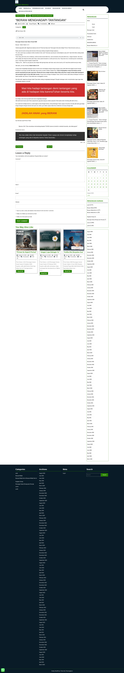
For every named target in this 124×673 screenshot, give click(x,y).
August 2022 (90, 373)
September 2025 (90, 264)
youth (88, 225)
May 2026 (89, 240)
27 (97, 187)
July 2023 (89, 340)
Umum (93, 24)
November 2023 (90, 329)
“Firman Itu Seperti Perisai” (26, 252)
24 (88, 187)
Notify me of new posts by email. (24, 216)
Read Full (21, 272)
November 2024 (90, 293)
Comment (18, 159)
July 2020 (89, 447)
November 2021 (90, 400)
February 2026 (90, 249)
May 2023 (89, 346)
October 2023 (90, 332)
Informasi (48, 8)
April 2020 (89, 456)
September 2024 (90, 299)
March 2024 (89, 317)
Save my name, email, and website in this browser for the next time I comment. (35, 210)
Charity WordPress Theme (57, 671)
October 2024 (90, 296)
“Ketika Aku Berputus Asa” (74, 252)
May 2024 (89, 311)
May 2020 (89, 453)
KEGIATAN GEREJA (66, 8)
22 (103, 184)
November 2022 (90, 364)
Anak (93, 30)
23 (106, 184)
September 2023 (90, 335)
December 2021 (90, 397)
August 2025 (90, 267)
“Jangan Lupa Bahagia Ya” (50, 252)
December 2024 (90, 290)
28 (100, 187)
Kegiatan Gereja (90, 216)
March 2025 (89, 281)
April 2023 (89, 349)
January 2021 (90, 429)
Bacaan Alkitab (90, 207)
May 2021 (89, 417)
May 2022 (89, 382)
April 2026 (89, 243)
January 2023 (90, 358)
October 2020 (90, 438)
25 (91, 187)
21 (100, 184)
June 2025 (89, 272)
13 (97, 181)
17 (88, 184)
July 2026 (89, 234)
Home (20, 8)
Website (17, 202)
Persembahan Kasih (37, 8)
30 (106, 187)
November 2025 (90, 258)
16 (106, 181)
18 (91, 184)
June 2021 (89, 414)
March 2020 (89, 459)
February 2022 (90, 391)
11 (91, 181)
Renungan (26, 8)
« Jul (88, 195)
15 (103, 181)
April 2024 (89, 314)
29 (103, 187)
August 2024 (90, 302)
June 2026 (89, 237)
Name (17, 184)
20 (97, 184)
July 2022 (89, 376)
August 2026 (90, 231)
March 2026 (89, 246)
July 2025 (89, 270)
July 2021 (89, 411)
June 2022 (89, 379)
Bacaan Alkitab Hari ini (25, 11)
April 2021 (89, 420)
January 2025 (90, 287)
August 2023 (90, 337)
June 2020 (89, 450)
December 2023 (90, 326)
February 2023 (90, 355)
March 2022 (89, 388)
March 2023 (89, 352)
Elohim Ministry (22, 5)
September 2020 (90, 441)
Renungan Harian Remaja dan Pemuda (95, 219)
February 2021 (90, 426)
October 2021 (90, 402)
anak (28, 15)
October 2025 (90, 261)
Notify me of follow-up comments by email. (27, 213)
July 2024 (89, 305)
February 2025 (90, 284)
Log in (64, 473)
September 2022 (90, 370)
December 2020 (90, 432)
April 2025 (89, 278)
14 (100, 181)
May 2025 (89, 275)
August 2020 (90, 444)
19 (94, 184)
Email (17, 193)
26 (94, 187)
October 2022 (90, 367)
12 (94, 181)
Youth (93, 27)
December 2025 (90, 255)
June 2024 (89, 308)
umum (88, 222)
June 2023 (89, 343)
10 (88, 181)
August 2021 (90, 408)
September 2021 (90, 405)
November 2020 (90, 435)
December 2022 (90, 361)
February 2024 (90, 320)
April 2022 (89, 385)
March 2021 (89, 423)
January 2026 (90, 252)
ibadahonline (56, 8)
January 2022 (90, 394)
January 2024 (90, 323)
